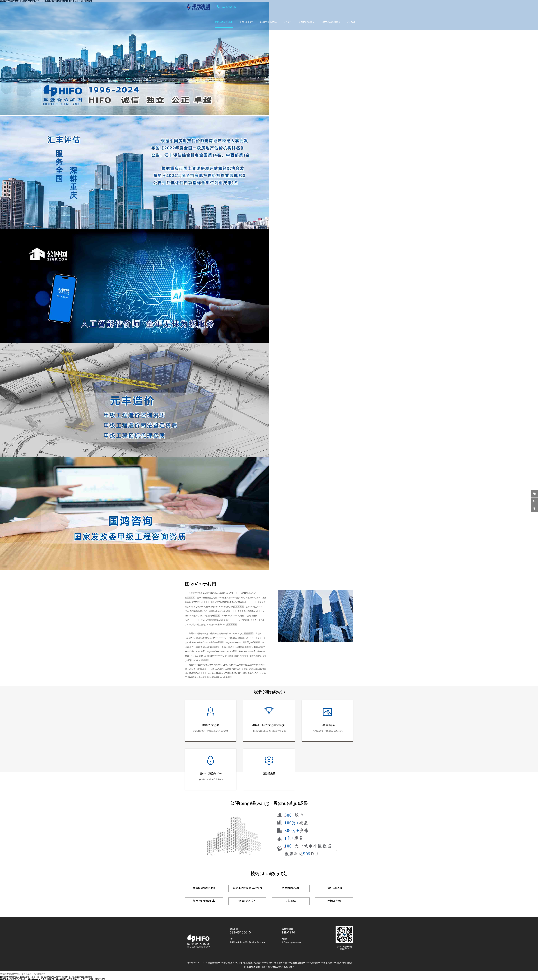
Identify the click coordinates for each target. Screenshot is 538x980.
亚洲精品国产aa (74, 978)
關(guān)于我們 (246, 21)
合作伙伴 (287, 21)
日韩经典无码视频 (8, 978)
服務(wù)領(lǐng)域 (268, 21)
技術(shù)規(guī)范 (306, 21)
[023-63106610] (534, 501)
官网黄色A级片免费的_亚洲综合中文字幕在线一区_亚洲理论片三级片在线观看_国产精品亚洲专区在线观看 (46, 976)
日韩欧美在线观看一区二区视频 (52, 978)
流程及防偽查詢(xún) (331, 21)
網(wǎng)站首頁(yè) (224, 21)
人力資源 (351, 21)
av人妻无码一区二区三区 (27, 978)
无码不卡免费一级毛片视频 (93, 978)
